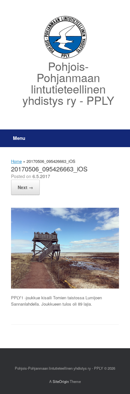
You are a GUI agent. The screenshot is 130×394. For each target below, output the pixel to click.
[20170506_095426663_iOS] (65, 287)
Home (16, 161)
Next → (25, 187)
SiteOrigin (61, 381)
